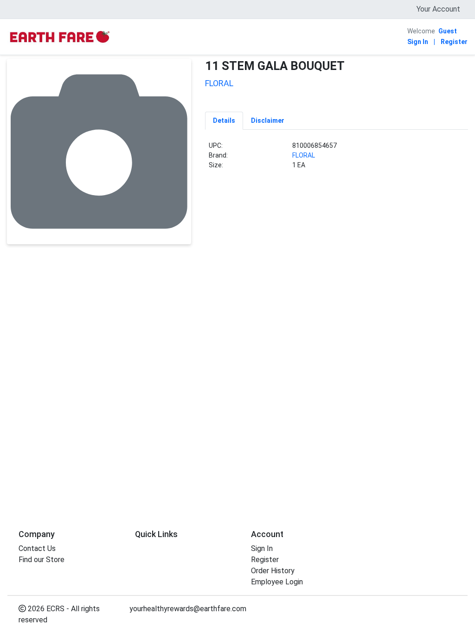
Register (454, 41)
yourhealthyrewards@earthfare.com (187, 608)
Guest (447, 31)
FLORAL (303, 155)
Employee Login (277, 581)
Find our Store (41, 559)
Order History (273, 570)
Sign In (417, 41)
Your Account (438, 9)
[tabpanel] (336, 159)
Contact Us (37, 548)
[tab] (224, 120)
